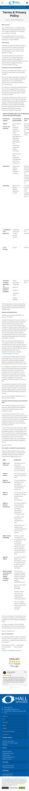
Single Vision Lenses (8, 753)
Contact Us (5, 734)
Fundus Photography (8, 731)
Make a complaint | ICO (8, 631)
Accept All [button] (22, 787)
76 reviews (17, 663)
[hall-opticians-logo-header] (14, 3)
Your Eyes (5, 762)
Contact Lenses (7, 737)
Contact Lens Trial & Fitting (10, 743)
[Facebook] (27, 3)
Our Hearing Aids (7, 776)
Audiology (5, 770)
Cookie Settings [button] (13, 787)
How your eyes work (8, 765)
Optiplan (4, 745)
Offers (4, 725)
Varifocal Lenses (6, 751)
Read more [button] (5, 684)
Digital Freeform (7, 759)
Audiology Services (7, 774)
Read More (5, 787)
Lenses (4, 748)
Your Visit (5, 722)
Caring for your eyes (8, 767)
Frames (4, 728)
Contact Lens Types (8, 741)
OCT (3, 719)
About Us (5, 716)
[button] (2, 3)
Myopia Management (8, 757)
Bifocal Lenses (6, 755)
